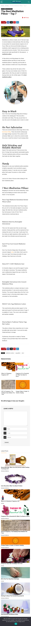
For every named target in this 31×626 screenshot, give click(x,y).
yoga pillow (18, 353)
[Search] (28, 2)
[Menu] (1, 2)
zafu (12, 252)
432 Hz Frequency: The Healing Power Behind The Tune (8, 393)
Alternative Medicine (5, 471)
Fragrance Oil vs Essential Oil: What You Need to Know (22, 375)
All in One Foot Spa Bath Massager (10, 579)
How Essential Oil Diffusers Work (9, 614)
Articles (7, 5)
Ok (16, 623)
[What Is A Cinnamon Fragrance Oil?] (8, 363)
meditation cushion (10, 353)
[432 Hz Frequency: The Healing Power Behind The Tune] (8, 381)
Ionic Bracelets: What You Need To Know (11, 486)
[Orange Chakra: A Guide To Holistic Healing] (23, 381)
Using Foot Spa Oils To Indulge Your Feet (11, 563)
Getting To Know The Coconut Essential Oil (12, 596)
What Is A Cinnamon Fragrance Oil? (6, 374)
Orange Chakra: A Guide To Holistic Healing (22, 392)
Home (2, 5)
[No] (29, 621)
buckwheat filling (6, 132)
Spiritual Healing (9, 8)
